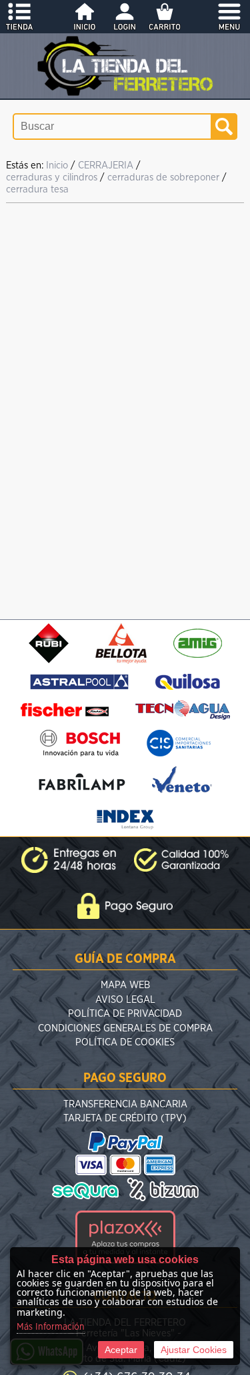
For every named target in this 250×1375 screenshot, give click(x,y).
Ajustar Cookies (194, 1349)
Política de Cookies (125, 1042)
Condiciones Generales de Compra (125, 1028)
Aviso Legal (125, 1000)
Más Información (51, 1327)
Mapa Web (125, 985)
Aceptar (121, 1349)
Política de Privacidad (125, 1014)
